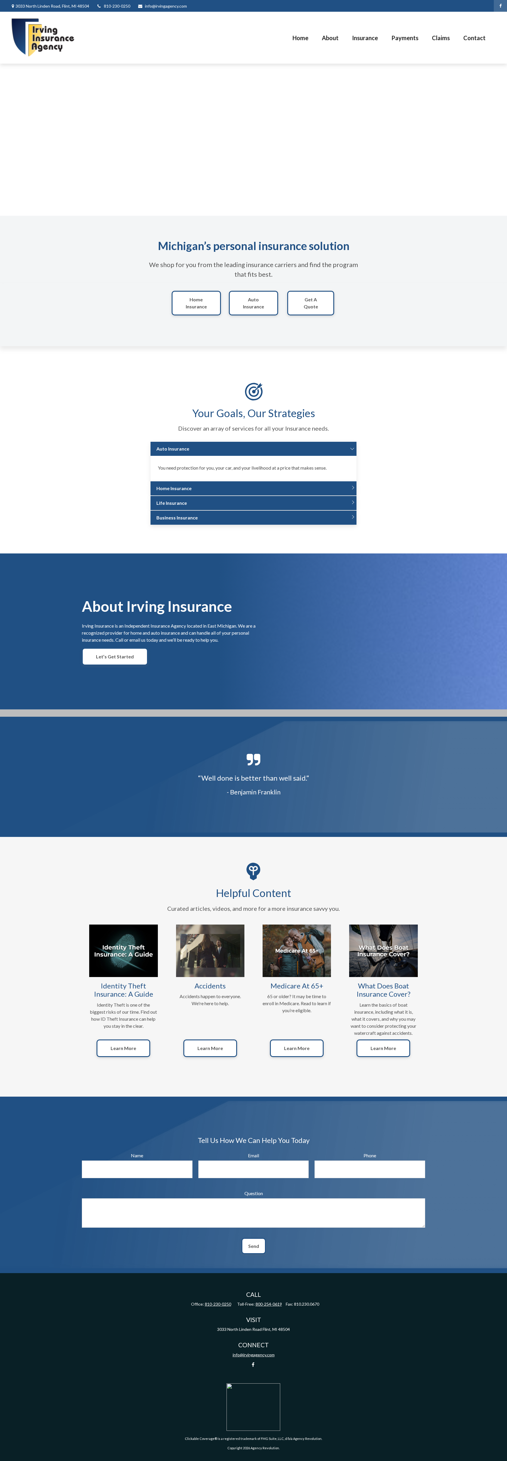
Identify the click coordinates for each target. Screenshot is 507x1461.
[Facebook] (500, 6)
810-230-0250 (117, 6)
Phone (370, 1155)
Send (253, 1246)
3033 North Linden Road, (52, 6)
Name (137, 1155)
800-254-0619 (269, 1304)
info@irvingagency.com (166, 6)
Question (253, 1193)
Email (253, 1155)
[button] (300, 38)
